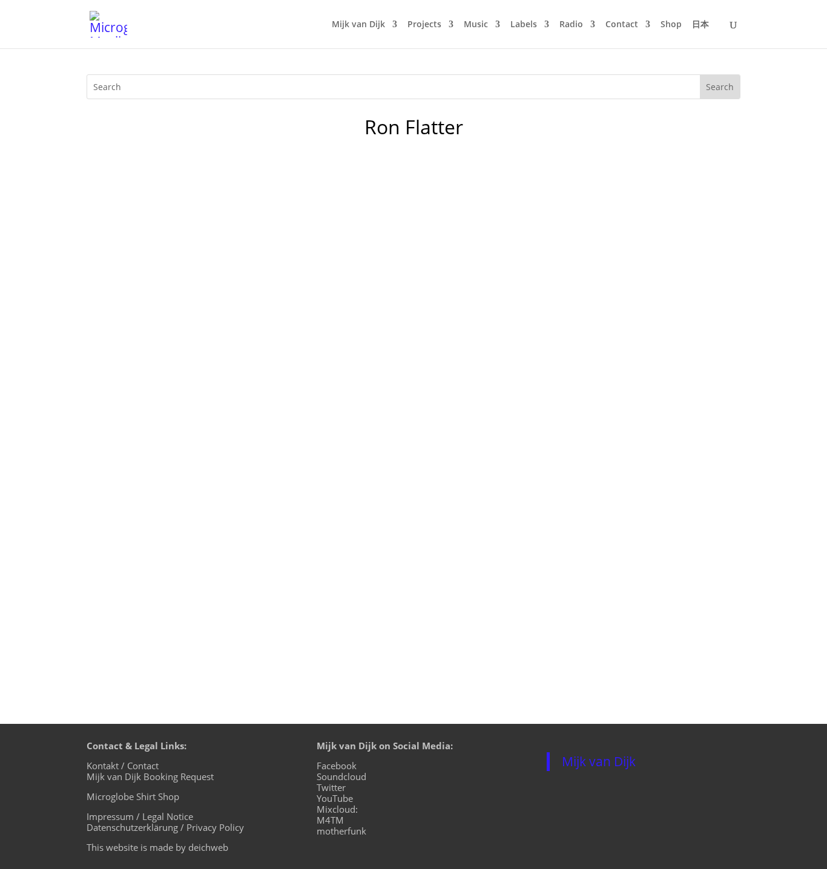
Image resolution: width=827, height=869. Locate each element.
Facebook (337, 766)
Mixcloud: (337, 809)
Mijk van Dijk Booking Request (150, 776)
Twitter (331, 787)
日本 (700, 25)
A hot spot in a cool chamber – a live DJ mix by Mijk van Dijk (275, 209)
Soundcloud (341, 776)
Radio (571, 25)
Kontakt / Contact (123, 766)
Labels (523, 25)
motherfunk (341, 831)
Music (476, 25)
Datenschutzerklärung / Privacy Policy (165, 827)
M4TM (330, 820)
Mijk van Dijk (358, 25)
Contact (621, 25)
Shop (671, 25)
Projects (424, 25)
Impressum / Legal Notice (140, 816)
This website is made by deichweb (157, 847)
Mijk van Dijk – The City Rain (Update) (211, 379)
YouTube (335, 798)
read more (123, 278)
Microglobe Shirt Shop (133, 796)
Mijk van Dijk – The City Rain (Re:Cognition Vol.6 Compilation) (282, 549)
